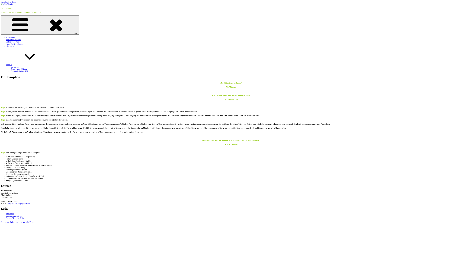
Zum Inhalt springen (8, 2)
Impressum (15, 67)
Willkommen (11, 37)
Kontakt (9, 65)
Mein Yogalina (6, 8)
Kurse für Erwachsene (14, 44)
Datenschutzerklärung (19, 69)
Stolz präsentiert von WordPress (22, 222)
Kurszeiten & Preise (13, 40)
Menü (76, 33)
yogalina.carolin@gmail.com (19, 203)
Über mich (10, 46)
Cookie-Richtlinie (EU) (19, 71)
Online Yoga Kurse (13, 42)
